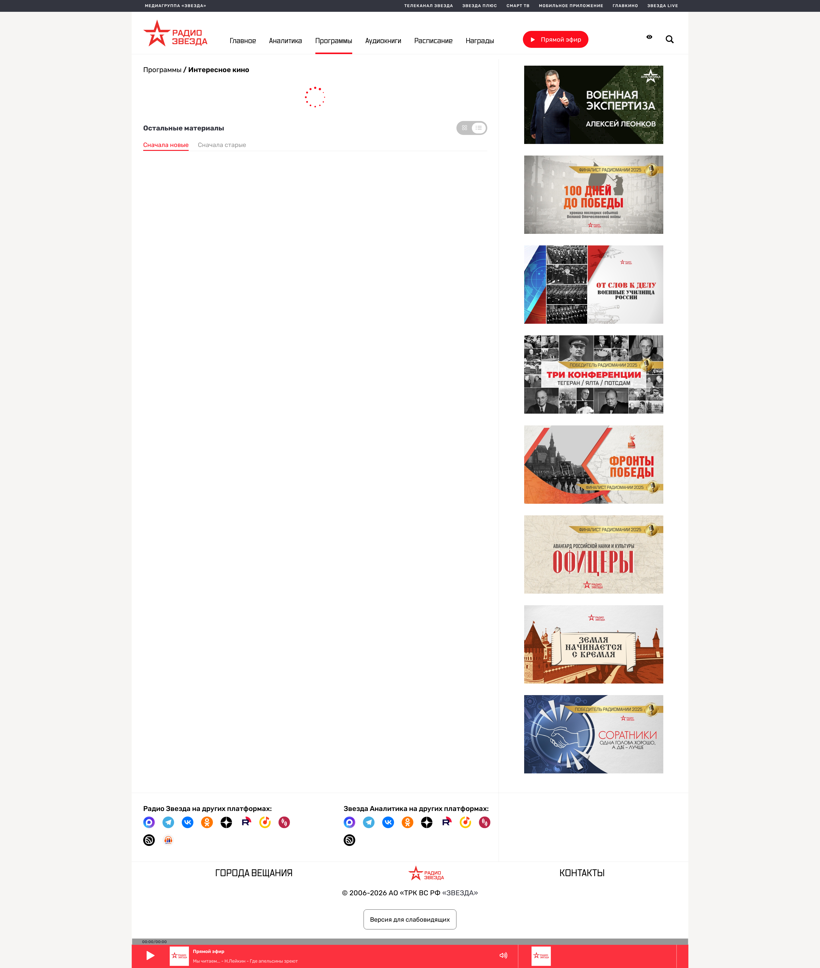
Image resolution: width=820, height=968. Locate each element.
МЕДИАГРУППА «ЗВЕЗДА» (175, 6)
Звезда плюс (479, 6)
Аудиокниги (383, 41)
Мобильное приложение (571, 6)
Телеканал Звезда (428, 6)
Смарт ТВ (518, 6)
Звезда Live (662, 6)
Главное (243, 41)
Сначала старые (222, 144)
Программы (333, 41)
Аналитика (285, 41)
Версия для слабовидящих (410, 919)
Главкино (625, 6)
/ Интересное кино (215, 70)
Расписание (433, 41)
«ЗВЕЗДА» (460, 893)
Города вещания (254, 873)
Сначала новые (166, 144)
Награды (480, 41)
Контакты (582, 873)
